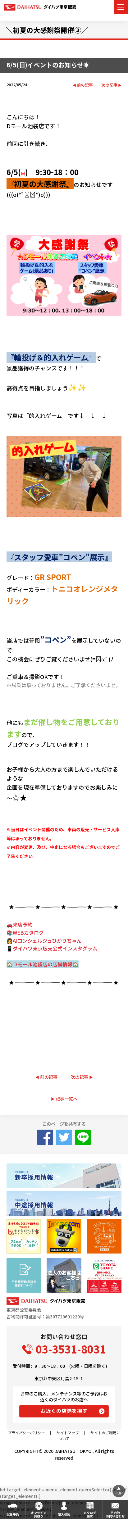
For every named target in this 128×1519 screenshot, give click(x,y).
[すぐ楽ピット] (24, 1236)
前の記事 (85, 85)
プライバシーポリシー (26, 1432)
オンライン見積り (38, 1514)
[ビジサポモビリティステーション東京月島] (104, 1236)
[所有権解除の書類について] (24, 1275)
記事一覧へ (66, 1098)
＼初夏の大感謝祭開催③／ (47, 29)
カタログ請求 (90, 1514)
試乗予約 (13, 1514)
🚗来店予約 (20, 924)
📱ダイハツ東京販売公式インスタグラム (52, 948)
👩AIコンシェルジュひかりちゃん (44, 940)
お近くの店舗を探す (63, 1410)
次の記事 (109, 85)
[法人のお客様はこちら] (64, 1275)
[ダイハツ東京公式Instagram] (64, 1236)
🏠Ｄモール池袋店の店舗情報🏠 (43, 964)
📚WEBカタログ (25, 932)
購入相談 (64, 1514)
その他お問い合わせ (115, 1514)
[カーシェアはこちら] (104, 1275)
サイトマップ (68, 1432)
